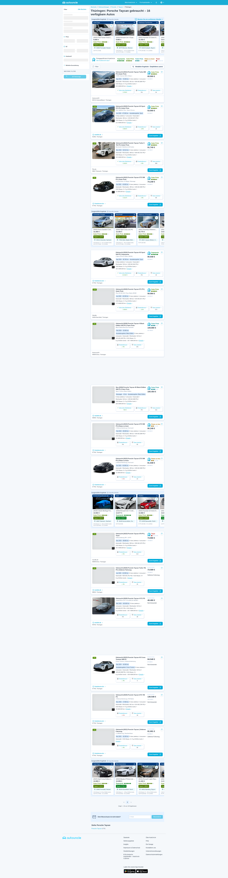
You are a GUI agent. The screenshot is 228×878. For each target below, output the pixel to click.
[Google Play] (130, 871)
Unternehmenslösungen (153, 851)
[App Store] (142, 871)
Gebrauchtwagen (104, 7)
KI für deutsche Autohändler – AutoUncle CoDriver (131, 856)
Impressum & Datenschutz (131, 847)
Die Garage (149, 844)
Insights (125, 844)
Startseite (94, 7)
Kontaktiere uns (151, 847)
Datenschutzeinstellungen (154, 854)
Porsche (113, 7)
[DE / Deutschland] (162, 2)
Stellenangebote (128, 841)
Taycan (121, 7)
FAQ (147, 841)
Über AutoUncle (151, 837)
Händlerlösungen (128, 851)
